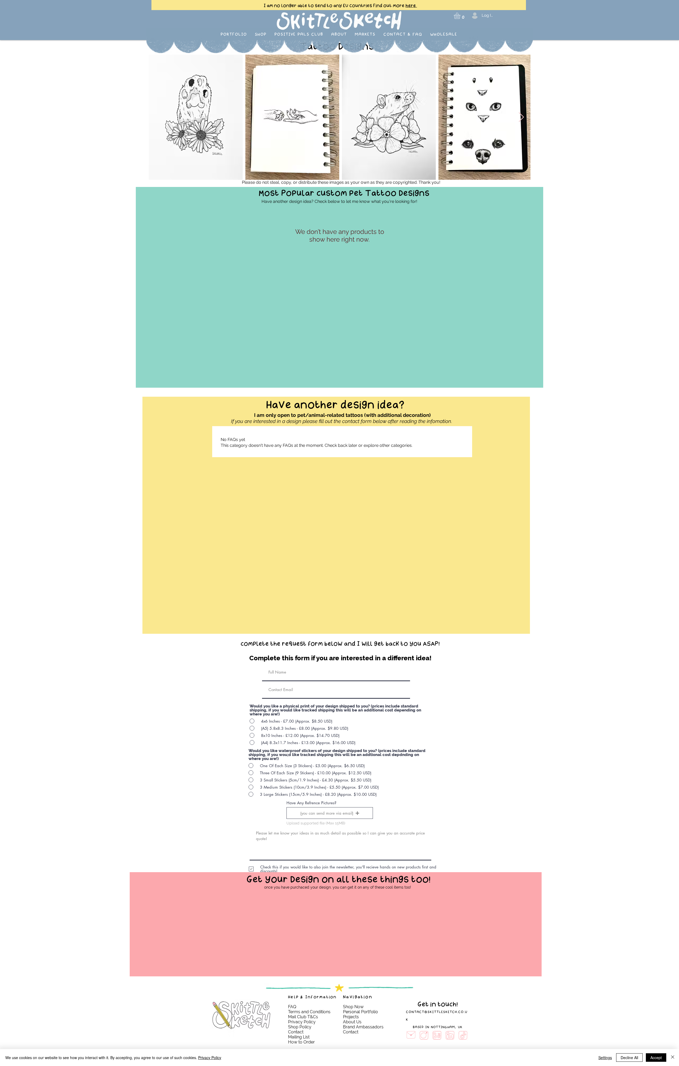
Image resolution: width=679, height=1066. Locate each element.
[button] (461, 15)
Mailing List (299, 1036)
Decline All (629, 1057)
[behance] (437, 1035)
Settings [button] (605, 1057)
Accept (656, 1057)
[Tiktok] (463, 1035)
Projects (351, 1016)
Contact (296, 1031)
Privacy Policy (209, 1057)
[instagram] (424, 1035)
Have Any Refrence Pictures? (311, 803)
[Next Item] (521, 117)
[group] (339, 900)
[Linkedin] (450, 1035)
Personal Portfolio (360, 1011)
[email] (411, 1035)
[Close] (672, 1057)
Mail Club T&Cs (303, 1016)
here (411, 5)
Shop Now (353, 1006)
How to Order (301, 1042)
